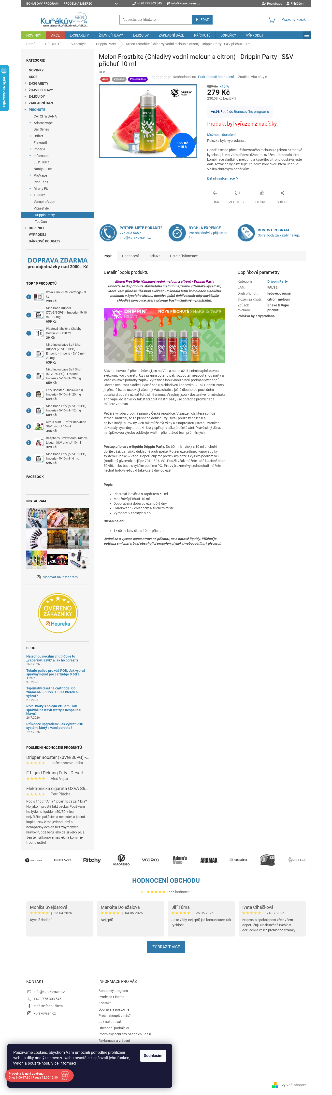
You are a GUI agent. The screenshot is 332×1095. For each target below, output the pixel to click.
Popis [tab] (108, 256)
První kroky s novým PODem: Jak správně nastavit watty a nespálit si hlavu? (53, 710)
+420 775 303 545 (47, 999)
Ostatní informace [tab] (184, 256)
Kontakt (105, 1003)
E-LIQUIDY (37, 96)
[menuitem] (33, 35)
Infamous (41, 156)
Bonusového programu (251, 112)
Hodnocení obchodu (166, 880)
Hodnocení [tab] (130, 256)
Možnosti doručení (221, 135)
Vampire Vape (44, 202)
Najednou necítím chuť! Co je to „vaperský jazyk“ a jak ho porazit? (52, 658)
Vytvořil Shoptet (294, 1085)
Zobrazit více (166, 947)
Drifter (38, 136)
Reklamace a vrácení (114, 1040)
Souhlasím (153, 1055)
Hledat (202, 20)
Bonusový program (42, 3)
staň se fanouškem (48, 1006)
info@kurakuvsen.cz (49, 992)
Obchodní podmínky (114, 1028)
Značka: (252, 77)
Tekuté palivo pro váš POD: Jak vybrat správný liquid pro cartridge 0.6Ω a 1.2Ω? (55, 674)
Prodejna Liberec (77, 3)
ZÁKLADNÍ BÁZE (41, 103)
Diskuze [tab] (154, 256)
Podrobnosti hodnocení (216, 77)
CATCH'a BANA (45, 116)
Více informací (63, 1063)
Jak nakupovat (110, 1022)
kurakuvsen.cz (45, 1013)
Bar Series (41, 129)
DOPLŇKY (36, 228)
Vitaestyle (41, 208)
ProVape (40, 175)
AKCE (33, 77)
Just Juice (41, 162)
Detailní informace (221, 178)
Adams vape (43, 123)
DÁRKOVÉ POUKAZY (44, 241)
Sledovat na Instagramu (61, 577)
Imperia (39, 149)
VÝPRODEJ (37, 235)
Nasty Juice (43, 169)
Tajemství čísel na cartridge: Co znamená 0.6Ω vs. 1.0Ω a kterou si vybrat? (52, 692)
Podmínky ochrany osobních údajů (125, 1034)
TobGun (41, 222)
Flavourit (40, 143)
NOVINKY (36, 70)
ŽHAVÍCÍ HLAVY (41, 90)
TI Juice (39, 195)
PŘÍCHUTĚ (37, 110)
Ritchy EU (41, 189)
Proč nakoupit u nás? (115, 1015)
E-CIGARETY (38, 83)
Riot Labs (41, 182)
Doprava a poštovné (114, 1009)
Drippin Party (45, 215)
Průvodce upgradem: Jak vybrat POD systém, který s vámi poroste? (54, 726)
